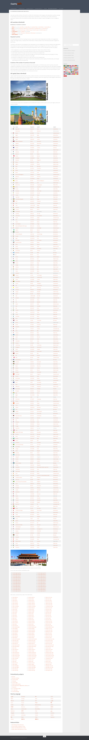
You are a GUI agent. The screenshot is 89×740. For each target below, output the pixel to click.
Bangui (38, 199)
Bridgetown (39, 160)
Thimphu (38, 170)
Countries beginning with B (16, 574)
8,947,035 (32, 415)
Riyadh (38, 446)
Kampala (38, 520)
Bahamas (17, 153)
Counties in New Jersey (31, 640)
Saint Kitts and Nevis (19, 477)
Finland (17, 256)
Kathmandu (39, 384)
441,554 (31, 357)
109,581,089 (32, 421)
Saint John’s (39, 141)
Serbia (17, 450)
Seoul (38, 469)
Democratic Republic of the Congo (21, 225)
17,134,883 (32, 386)
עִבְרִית (36, 702)
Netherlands (17, 386)
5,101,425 (32, 411)
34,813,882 (32, 446)
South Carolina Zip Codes (50, 655)
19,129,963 (32, 349)
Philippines (17, 421)
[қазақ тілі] (71, 70)
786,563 (31, 283)
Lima (38, 419)
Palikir (38, 252)
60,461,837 (32, 308)
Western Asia (55, 145)
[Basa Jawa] (69, 70)
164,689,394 (32, 158)
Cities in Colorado (15, 604)
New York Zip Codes (49, 643)
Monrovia (38, 336)
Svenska (36, 715)
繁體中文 (36, 719)
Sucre (38, 172)
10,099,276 (32, 489)
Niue (16, 397)
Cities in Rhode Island (15, 653)
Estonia (17, 246)
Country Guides (15, 679)
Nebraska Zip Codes (49, 636)
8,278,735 (32, 506)
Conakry (38, 279)
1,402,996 (32, 242)
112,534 (31, 275)
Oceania (45, 8)
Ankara (38, 514)
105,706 (31, 508)
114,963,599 (32, 248)
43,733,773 (32, 522)
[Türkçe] (74, 74)
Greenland (17, 273)
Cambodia (17, 190)
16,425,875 (32, 201)
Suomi (12, 702)
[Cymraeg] (72, 66)
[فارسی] (68, 68)
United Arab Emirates (19, 524)
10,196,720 (32, 426)
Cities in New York (15, 643)
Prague (38, 223)
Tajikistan (17, 498)
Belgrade (38, 450)
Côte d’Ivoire (18, 215)
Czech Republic (18, 223)
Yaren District (39, 382)
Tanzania (17, 500)
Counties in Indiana (31, 616)
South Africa (17, 467)
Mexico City (39, 365)
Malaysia (17, 351)
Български (23, 696)
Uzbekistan (17, 533)
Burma (17, 186)
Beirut (38, 332)
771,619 (31, 170)
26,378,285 (32, 215)
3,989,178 (32, 264)
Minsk (38, 162)
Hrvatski (12, 704)
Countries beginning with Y (41, 589)
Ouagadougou (39, 184)
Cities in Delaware (15, 607)
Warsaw (38, 424)
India (16, 295)
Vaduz (38, 341)
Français (22, 702)
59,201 (31, 359)
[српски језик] (66, 74)
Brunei (17, 180)
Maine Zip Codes (48, 624)
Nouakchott (39, 361)
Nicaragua (17, 390)
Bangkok (38, 502)
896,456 (31, 254)
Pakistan (17, 407)
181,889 (31, 479)
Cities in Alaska (14, 598)
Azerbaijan (17, 151)
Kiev (37, 522)
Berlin (38, 267)
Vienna (38, 149)
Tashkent (38, 533)
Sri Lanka (17, 475)
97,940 (31, 141)
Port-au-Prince (39, 285)
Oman (17, 405)
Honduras (17, 289)
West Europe (29, 30)
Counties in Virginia (31, 664)
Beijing (38, 205)
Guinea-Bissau (18, 281)
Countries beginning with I (16, 584)
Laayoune (38, 541)
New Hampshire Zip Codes (50, 639)
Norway (17, 401)
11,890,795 (32, 188)
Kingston (38, 310)
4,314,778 (32, 413)
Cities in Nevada (14, 637)
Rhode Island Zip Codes (49, 653)
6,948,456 (32, 182)
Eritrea (17, 244)
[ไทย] (71, 74)
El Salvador (17, 240)
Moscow (38, 436)
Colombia (17, 207)
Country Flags (14, 682)
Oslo (38, 401)
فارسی (52, 700)
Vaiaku (38, 518)
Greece (17, 271)
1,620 (31, 397)
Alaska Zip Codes (48, 598)
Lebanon (17, 332)
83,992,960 (32, 299)
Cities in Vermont (15, 662)
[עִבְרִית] (72, 68)
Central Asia (44, 28)
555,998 (31, 197)
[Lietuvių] (74, 70)
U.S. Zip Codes (15, 690)
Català (52, 696)
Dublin (38, 304)
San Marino (17, 442)
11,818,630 (32, 512)
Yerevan (38, 145)
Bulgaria (17, 182)
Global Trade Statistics (16, 684)
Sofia (38, 182)
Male (37, 353)
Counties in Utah (30, 661)
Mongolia (17, 372)
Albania (17, 133)
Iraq (16, 301)
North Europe (43, 30)
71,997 (31, 232)
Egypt (16, 238)
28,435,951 (32, 537)
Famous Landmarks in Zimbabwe (69, 50)
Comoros (17, 209)
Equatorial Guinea (18, 242)
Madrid (38, 473)
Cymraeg (22, 698)
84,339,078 (32, 514)
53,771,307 (32, 318)
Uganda (17, 520)
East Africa (22, 27)
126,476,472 (32, 312)
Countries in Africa (13, 8)
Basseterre (38, 477)
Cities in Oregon (14, 650)
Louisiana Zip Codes (49, 622)
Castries (38, 479)
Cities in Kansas (14, 619)
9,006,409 (32, 149)
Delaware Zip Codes (49, 607)
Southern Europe (56, 133)
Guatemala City (39, 277)
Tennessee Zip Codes (49, 658)
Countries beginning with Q (41, 577)
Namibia (17, 380)
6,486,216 (32, 240)
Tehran (38, 299)
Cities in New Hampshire (16, 639)
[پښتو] (71, 72)
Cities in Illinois (14, 615)
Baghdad (38, 301)
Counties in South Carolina (32, 655)
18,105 (31, 409)
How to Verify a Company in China (18, 726)
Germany (17, 267)
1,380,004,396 (32, 295)
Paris (38, 258)
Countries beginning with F (16, 580)
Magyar (22, 704)
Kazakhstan (17, 316)
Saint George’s (39, 275)
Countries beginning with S (41, 580)
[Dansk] (74, 66)
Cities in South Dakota (15, 656)
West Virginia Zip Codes (49, 667)
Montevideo (39, 530)
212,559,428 (32, 178)
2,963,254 (32, 145)
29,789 (31, 131)
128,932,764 (32, 365)
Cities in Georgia (14, 610)
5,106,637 (32, 405)
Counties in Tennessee (31, 658)
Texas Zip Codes (48, 659)
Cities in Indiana (14, 616)
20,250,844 (32, 355)
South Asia (31, 28)
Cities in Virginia (14, 664)
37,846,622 (32, 424)
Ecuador (17, 236)
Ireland (17, 304)
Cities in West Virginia (15, 667)
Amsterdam (39, 386)
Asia (13, 28)
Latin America (15, 31)
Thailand (17, 502)
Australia (17, 147)
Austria (17, 149)
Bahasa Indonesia (38, 704)
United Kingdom (18, 526)
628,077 (31, 374)
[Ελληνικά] (77, 66)
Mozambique (18, 378)
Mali (16, 355)
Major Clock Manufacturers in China (19, 727)
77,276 (31, 137)
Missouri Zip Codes (49, 633)
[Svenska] (68, 74)
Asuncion (38, 417)
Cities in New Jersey (15, 640)
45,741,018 (32, 520)
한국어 (52, 706)
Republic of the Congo (19, 432)
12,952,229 (32, 438)
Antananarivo (39, 347)
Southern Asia (55, 129)
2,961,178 (32, 310)
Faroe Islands (18, 250)
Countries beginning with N (41, 573)
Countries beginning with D (16, 577)
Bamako (38, 355)
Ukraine (17, 522)
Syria (16, 493)
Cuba (16, 219)
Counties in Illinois (31, 615)
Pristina (38, 322)
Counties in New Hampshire (32, 639)
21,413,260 (32, 475)
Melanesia (28, 33)
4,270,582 (32, 324)
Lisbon (38, 426)
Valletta (38, 357)
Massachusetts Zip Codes (50, 627)
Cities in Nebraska (15, 636)
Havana (38, 219)
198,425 (31, 440)
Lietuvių (12, 708)
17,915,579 (32, 277)
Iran (16, 299)
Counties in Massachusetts (32, 627)
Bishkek (38, 326)
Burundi (17, 188)
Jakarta (38, 297)
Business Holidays (15, 678)
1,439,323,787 (32, 205)
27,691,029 (32, 347)
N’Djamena (39, 201)
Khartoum (38, 483)
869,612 (31, 209)
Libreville (38, 260)
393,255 (31, 153)
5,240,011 (32, 432)
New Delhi (38, 295)
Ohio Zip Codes (48, 647)
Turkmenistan (18, 516)
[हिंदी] (74, 68)
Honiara (38, 463)
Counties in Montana (31, 634)
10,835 (31, 382)
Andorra (17, 137)
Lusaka (38, 545)
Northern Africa (55, 135)
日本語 (12, 706)
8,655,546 (32, 306)
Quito (38, 236)
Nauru (17, 382)
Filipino (22, 717)
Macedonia (17, 403)
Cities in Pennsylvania (15, 652)
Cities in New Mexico (15, 641)
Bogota (38, 207)
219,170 (31, 444)
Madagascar (18, 347)
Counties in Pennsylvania (32, 652)
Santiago (38, 203)
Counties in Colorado (31, 604)
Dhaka (38, 158)
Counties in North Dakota (32, 646)
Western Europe (55, 149)
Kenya (17, 318)
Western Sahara (18, 541)
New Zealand (18, 388)
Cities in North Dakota (15, 646)
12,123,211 (32, 168)
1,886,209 (32, 330)
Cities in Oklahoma (15, 649)
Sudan (17, 483)
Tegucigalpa (39, 289)
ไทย (11, 717)
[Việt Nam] (77, 74)
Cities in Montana (15, 634)
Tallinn (38, 246)
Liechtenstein (18, 341)
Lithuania (17, 343)
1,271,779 (32, 363)
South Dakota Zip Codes (49, 656)
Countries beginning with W (41, 586)
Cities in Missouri (14, 633)
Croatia (17, 217)
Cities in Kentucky (15, 621)
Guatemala (17, 277)
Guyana (17, 283)
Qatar (16, 430)
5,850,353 (32, 456)
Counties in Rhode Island (32, 653)
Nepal (16, 384)
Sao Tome (38, 444)
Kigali (38, 438)
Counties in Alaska (31, 598)
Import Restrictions (15, 685)
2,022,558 (32, 403)
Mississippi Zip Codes (49, 631)
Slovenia (17, 461)
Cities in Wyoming (15, 670)
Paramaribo (39, 485)
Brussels (38, 164)
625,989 (31, 345)
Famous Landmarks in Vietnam (69, 57)
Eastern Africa (55, 188)
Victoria (38, 452)
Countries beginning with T (41, 581)
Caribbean (23, 31)
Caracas (38, 537)
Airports (13, 676)
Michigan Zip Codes (49, 628)
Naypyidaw (39, 186)
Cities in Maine (14, 624)
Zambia (17, 545)
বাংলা (35, 696)
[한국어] (72, 70)
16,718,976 (32, 190)
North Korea (17, 399)
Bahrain (17, 156)
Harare (38, 547)
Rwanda (17, 438)
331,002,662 (32, 528)
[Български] (66, 66)
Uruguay (17, 530)
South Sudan (18, 471)
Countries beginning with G (16, 581)
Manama (38, 156)
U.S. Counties (61, 8)
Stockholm (39, 489)
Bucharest (38, 434)
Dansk (36, 698)
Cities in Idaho (14, 613)
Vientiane (38, 328)
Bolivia (17, 172)
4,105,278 (32, 217)
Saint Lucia (17, 479)
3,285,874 (32, 428)
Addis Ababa (39, 248)
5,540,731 (32, 256)
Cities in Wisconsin (15, 668)
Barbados (17, 160)
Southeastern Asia (56, 180)
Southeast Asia (37, 28)
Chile (16, 203)
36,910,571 (32, 376)
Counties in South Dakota (32, 656)
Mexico (17, 365)
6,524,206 (32, 326)
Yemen (17, 543)
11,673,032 (32, 172)
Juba (38, 471)
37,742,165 (32, 195)
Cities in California (15, 603)
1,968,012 (32, 281)
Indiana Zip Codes (48, 616)
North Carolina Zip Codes (50, 644)
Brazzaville (38, 432)
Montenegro (17, 374)
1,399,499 (32, 510)
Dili (37, 504)
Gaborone (38, 176)
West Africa (28, 27)
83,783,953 (32, 267)
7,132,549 (32, 417)
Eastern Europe (55, 162)
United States (18, 528)
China (16, 205)
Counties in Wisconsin (31, 668)
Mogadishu (39, 465)
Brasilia (38, 178)
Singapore (17, 456)
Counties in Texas (30, 659)
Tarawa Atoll (39, 320)
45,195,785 (32, 143)
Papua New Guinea (19, 415)
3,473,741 (32, 530)
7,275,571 (32, 328)
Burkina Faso (18, 184)
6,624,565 (32, 390)
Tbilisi (38, 264)
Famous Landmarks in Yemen (69, 55)
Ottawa (38, 195)
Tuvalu (17, 518)
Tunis (38, 512)
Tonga (17, 508)
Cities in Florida (14, 609)
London (38, 526)
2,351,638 (32, 176)
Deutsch (52, 698)
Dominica (17, 232)
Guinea (17, 279)
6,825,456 (32, 332)
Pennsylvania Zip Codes (49, 652)
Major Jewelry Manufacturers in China (19, 729)
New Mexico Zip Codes (49, 641)
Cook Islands (18, 211)
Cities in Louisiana (15, 622)
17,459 (31, 211)
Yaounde (38, 193)
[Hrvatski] (76, 68)
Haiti (16, 285)
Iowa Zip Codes (48, 618)
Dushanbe (38, 498)
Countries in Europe (29, 8)
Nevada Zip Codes (49, 637)
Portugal (17, 426)
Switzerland (17, 491)
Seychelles (17, 452)
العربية (12, 696)
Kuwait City (39, 324)
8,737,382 (32, 450)
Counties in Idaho (31, 613)
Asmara (38, 244)
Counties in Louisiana (31, 622)
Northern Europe (56, 246)
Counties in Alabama (31, 597)
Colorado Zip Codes (49, 604)
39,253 (31, 370)
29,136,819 (32, 384)
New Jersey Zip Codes (49, 640)
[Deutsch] (76, 66)
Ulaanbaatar (39, 372)
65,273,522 (32, 258)
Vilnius (38, 343)
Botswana (17, 176)
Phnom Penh (39, 190)
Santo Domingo (39, 234)
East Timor (17, 504)
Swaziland (17, 487)
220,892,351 (32, 407)
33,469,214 (32, 533)
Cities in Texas (14, 659)
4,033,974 (32, 368)
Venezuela (17, 537)
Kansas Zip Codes (48, 619)
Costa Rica (17, 213)
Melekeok (38, 409)
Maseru (38, 334)
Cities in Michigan (15, 628)
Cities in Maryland (15, 625)
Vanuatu (17, 535)
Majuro (38, 359)
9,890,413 (32, 524)
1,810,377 (32, 322)
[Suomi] (69, 68)
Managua (38, 390)
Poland (17, 424)
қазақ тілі (36, 706)
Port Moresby (39, 415)
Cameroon (17, 193)
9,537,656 (32, 498)
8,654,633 (32, 491)
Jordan (17, 314)
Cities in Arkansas (15, 601)
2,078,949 (32, 461)
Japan (17, 312)
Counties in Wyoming (31, 670)
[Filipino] (72, 74)
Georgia (17, 264)
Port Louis (38, 363)
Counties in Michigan (31, 628)
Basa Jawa (23, 706)
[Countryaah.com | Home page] (16, 3)
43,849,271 (32, 483)
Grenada (17, 275)
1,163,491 (32, 487)
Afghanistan (17, 129)
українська (52, 717)
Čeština (12, 698)
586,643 (31, 485)
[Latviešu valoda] (76, 70)
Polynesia (23, 33)
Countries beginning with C (16, 576)
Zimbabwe (17, 547)
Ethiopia (17, 248)
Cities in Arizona (14, 600)
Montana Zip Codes (49, 634)
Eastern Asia (55, 205)
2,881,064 (32, 430)
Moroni (38, 209)
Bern (38, 491)
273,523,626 (32, 297)
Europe (13, 30)
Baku (38, 151)
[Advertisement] (71, 26)
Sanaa (38, 543)
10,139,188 (32, 151)
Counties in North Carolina (32, 644)
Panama (17, 413)
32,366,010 (32, 351)
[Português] (72, 72)
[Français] (71, 68)
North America (15, 34)
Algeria (17, 135)
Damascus (38, 493)
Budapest (38, 291)
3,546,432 (32, 244)
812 (31, 287)
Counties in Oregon (31, 650)
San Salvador (39, 240)
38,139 (31, 341)
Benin (16, 168)
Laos (16, 328)
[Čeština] (71, 66)
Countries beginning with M (16, 590)
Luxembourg (18, 345)
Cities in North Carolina (16, 644)
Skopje (38, 403)
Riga (37, 330)
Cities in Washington (15, 665)
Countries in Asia (21, 8)
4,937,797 (32, 304)
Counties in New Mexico (31, 641)
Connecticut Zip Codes (49, 606)
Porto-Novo (39, 168)
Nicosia (38, 221)
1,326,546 (32, 246)
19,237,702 (32, 434)
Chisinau (38, 368)
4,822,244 (32, 388)
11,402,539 (32, 285)
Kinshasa (38, 225)
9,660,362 (32, 291)
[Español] (64, 68)
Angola (17, 139)
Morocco (17, 376)
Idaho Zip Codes (48, 613)
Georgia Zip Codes (49, 610)
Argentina (17, 143)
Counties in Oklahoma (31, 649)
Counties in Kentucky (31, 621)
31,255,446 (32, 378)
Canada (17, 195)
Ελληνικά (12, 700)
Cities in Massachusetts (15, 627)
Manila (38, 421)
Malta (16, 357)
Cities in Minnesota (15, 630)
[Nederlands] (66, 72)
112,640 (31, 252)
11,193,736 (32, 471)
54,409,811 (32, 186)
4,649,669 (32, 361)
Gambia (17, 262)
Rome (38, 308)
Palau (16, 409)
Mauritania (17, 361)
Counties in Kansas (31, 619)
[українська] (76, 74)
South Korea (18, 469)
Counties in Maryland (31, 625)
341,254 (31, 293)
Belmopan (38, 166)
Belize (16, 166)
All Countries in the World (52, 8)
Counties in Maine (31, 624)
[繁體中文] (66, 76)
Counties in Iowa (30, 618)
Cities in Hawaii (14, 612)
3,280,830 (32, 174)
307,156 (31, 535)
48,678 (31, 250)
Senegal (17, 448)
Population (14, 687)
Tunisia (17, 512)
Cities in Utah (14, 661)
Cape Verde (17, 197)
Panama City (39, 413)
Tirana (38, 133)
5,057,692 (32, 336)
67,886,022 (32, 526)
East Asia (21, 28)
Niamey (38, 392)
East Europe (22, 30)
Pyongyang (39, 399)
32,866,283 (32, 139)
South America (55, 143)
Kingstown (38, 481)
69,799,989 (32, 502)
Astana (38, 316)
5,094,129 (32, 213)
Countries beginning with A (16, 573)
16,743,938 (32, 448)
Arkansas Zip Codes (49, 601)
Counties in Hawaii (31, 612)
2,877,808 (32, 133)
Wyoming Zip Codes (49, 670)
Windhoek (38, 380)
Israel (16, 306)
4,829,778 (32, 199)
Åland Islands (18, 131)
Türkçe (36, 717)
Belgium (17, 164)
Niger (16, 392)
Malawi (17, 349)
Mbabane (38, 487)
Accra (38, 269)
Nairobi (38, 318)
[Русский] (76, 72)
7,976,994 (32, 454)
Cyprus (17, 221)
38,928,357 (32, 129)
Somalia (17, 465)
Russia (17, 436)
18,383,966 (32, 545)
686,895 (31, 463)
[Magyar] (77, 68)
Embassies (14, 681)
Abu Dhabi (38, 524)
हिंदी (51, 702)
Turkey (17, 514)
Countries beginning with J (16, 586)
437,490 (31, 180)
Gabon (17, 260)
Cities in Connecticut (15, 606)
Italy (16, 308)
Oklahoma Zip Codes (49, 649)
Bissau (38, 281)
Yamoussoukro (39, 215)
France (17, 258)
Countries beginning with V (41, 584)
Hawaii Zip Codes (48, 612)
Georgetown (39, 283)
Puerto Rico (17, 428)
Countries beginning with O (41, 574)
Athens (38, 271)
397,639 (31, 166)
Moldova (17, 368)
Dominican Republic (19, 234)
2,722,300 (32, 343)
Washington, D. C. (40, 528)
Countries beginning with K (16, 587)
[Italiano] (66, 70)
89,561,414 (32, 225)
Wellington (38, 388)
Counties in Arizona (31, 600)
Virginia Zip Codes (48, 664)
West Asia (26, 28)
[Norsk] (64, 72)
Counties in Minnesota (31, 630)
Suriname (17, 485)
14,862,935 (32, 547)
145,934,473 (32, 436)
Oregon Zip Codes (49, 650)
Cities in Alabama (15, 597)
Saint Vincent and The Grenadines (21, 481)
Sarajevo (38, 174)
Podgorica (38, 374)
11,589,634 (32, 164)
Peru (16, 419)
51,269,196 (32, 469)
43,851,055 (32, 135)
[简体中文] (64, 76)
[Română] (74, 72)
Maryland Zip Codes (49, 625)
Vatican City (39, 287)
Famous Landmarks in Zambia (69, 52)
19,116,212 (32, 203)
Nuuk (38, 273)
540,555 (31, 353)
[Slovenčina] (77, 72)
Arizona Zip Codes (49, 600)
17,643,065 (32, 236)
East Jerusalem (39, 411)
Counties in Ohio (30, 647)
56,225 (31, 273)
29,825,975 (32, 543)
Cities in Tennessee (15, 658)
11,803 (31, 518)
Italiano (52, 704)
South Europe (36, 30)
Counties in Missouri (31, 633)
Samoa (17, 440)
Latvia (16, 330)
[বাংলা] (68, 66)
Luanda (38, 139)
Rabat (38, 376)
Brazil (16, 178)
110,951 (31, 481)
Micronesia (33, 33)
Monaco (17, 370)
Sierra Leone (18, 454)
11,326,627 (32, 219)
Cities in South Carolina (16, 655)
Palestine (17, 411)
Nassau (38, 153)
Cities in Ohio (14, 647)
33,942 (31, 442)
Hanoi (38, 539)
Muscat (38, 405)
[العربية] (64, 66)
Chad (16, 201)
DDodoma (38, 500)
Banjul (38, 262)
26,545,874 (32, 193)
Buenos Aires (39, 143)
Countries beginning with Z (41, 590)
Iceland (17, 293)
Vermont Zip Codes (49, 662)
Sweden (17, 489)
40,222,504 (32, 301)
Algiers (38, 135)
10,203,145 (32, 314)
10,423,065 (32, 271)
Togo (16, 506)
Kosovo (17, 322)
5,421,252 (32, 401)
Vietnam (17, 539)
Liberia (17, 336)
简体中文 (23, 719)
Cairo (38, 238)
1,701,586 (32, 156)
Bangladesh (17, 158)
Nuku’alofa (38, 508)
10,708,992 (32, 223)
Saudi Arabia (18, 446)
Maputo (38, 378)
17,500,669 (32, 493)
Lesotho (17, 334)
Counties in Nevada (31, 637)
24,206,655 (32, 392)
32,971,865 (32, 419)
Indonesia (17, 297)
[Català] (69, 66)
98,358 (31, 452)
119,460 (31, 320)
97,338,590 (32, 539)
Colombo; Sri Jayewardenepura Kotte (43, 475)
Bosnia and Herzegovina (19, 174)
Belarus (17, 162)
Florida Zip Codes (48, 609)
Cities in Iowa (14, 618)
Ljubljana (38, 461)
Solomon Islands (18, 463)
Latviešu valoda (23, 708)
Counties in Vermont (31, 662)
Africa (13, 27)
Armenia (17, 145)
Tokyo (38, 312)
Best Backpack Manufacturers (18, 724)
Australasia (55, 147)
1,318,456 (32, 504)
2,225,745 (32, 260)
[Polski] (69, 72)
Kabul (38, 129)
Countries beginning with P (41, 576)
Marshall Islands (18, 359)
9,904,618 (32, 289)
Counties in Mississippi (31, 631)
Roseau (38, 232)
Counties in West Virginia (32, 667)
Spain (16, 473)
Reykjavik (38, 293)
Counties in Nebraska (31, 636)
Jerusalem (38, 306)
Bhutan (17, 170)
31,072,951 (32, 269)
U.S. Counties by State (16, 688)
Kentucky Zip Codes (49, 621)
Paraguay (17, 417)
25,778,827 (32, 399)
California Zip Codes (49, 603)
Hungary (17, 291)
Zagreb (38, 217)
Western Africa (55, 168)
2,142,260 (32, 334)
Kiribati (17, 320)
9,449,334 (32, 162)
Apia (37, 440)
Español (22, 700)
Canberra (38, 147)
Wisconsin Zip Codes (49, 668)
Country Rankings (15, 691)
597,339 (31, 541)
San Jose (38, 213)
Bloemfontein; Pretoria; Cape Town (42, 467)
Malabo (38, 242)
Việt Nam (12, 719)
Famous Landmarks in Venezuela (69, 60)
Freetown (38, 454)
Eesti (36, 700)
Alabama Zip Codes (49, 597)
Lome (38, 506)
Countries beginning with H (16, 583)
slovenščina (12, 715)
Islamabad (38, 407)
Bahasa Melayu (37, 708)
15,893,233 (32, 465)
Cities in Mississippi (15, 631)
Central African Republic (19, 199)
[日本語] (68, 70)
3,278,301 (32, 372)
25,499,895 (32, 147)
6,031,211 (32, 516)
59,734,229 (32, 500)
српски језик (23, 715)
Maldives (17, 353)
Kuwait (17, 324)
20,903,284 (32, 184)
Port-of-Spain (39, 510)
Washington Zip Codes (49, 665)
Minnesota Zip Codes (49, 630)
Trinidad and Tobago (19, 510)
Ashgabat (38, 516)
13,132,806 (32, 279)
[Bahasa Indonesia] (64, 70)
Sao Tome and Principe (19, 444)
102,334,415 (32, 238)
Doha (38, 430)
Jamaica (17, 310)
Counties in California (31, 603)
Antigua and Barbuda (19, 141)
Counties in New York (31, 643)
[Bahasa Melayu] (77, 70)
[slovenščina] (64, 74)
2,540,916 (32, 380)
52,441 (31, 477)
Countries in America (38, 8)
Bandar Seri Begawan (40, 180)
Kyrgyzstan (17, 326)
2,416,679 (32, 262)
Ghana (17, 269)
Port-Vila (38, 535)
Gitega (38, 188)
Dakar (38, 448)
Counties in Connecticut (31, 606)
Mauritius (17, 363)
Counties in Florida (31, 609)
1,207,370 (32, 221)
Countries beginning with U (41, 583)
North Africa (41, 27)
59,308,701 (32, 467)
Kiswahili (52, 715)
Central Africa (47, 27)
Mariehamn (39, 131)
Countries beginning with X (41, 587)
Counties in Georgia (31, 610)
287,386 (31, 160)
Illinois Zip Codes (48, 615)
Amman (38, 314)
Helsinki (38, 256)
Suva (38, 254)
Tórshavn (38, 250)
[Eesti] (66, 68)
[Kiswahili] (69, 74)
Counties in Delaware (31, 607)
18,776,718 (32, 316)
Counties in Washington (31, 665)
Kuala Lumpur (39, 351)
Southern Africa (34, 27)
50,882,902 (32, 207)
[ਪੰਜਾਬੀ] (68, 72)
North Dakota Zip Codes (49, 646)
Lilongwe (38, 349)
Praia (38, 197)
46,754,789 (32, 473)
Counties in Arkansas (31, 601)
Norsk (52, 708)
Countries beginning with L (16, 589)
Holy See (17, 287)
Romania (17, 434)
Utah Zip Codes (48, 661)
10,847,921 (32, 234)
